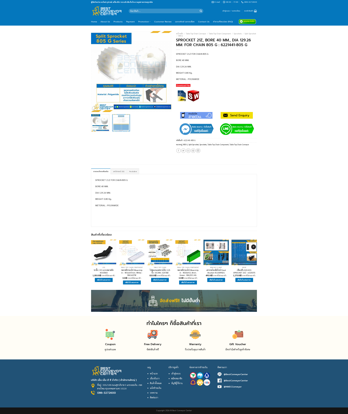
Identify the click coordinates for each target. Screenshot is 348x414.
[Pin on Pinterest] (193, 150)
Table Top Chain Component (220, 33)
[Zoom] (94, 108)
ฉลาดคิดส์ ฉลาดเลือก (185, 21)
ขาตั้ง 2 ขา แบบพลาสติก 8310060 (104, 271)
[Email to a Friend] (188, 150)
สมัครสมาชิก (176, 378)
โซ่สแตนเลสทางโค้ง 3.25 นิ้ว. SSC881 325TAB (160, 271)
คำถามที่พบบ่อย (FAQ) (223, 21)
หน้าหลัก (179, 33)
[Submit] (200, 11)
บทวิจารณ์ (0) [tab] (118, 171)
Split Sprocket (250, 33)
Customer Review (163, 21)
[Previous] (96, 71)
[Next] (166, 71)
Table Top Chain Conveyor (196, 33)
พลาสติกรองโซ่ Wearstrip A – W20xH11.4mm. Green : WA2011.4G (188, 272)
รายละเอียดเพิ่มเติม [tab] (100, 171)
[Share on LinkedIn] (198, 150)
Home (94, 21)
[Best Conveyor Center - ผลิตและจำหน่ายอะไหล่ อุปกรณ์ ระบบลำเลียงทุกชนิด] (108, 11)
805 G (180, 35)
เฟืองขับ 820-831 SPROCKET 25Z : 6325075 (244, 271)
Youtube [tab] (133, 171)
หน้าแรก (154, 373)
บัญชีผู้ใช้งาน (177, 383)
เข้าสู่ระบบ (176, 373)
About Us (105, 21)
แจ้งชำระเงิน (155, 388)
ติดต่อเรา (154, 397)
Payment (130, 21)
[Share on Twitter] (183, 150)
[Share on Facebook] (178, 150)
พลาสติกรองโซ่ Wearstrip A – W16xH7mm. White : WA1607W (131, 272)
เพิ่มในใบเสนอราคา (104, 280)
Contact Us (203, 21)
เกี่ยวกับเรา (155, 378)
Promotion (143, 21)
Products (118, 21)
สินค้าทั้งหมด (155, 383)
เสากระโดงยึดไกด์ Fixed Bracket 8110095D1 (216, 271)
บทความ (154, 392)
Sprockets (238, 33)
